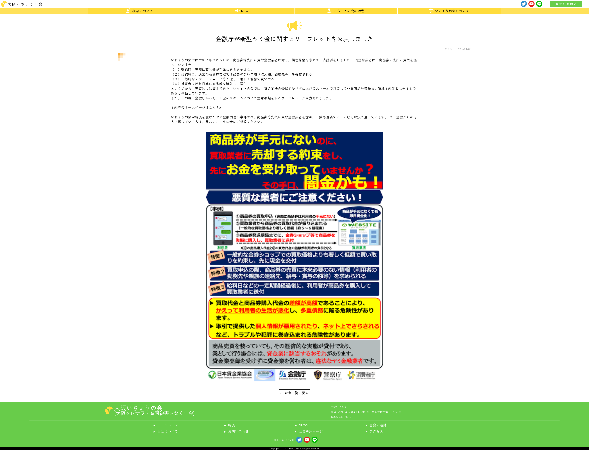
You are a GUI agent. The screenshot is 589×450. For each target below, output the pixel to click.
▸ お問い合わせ (236, 431)
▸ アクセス (374, 431)
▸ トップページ (166, 424)
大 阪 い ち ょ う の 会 (25, 3)
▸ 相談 (229, 424)
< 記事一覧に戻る (294, 392)
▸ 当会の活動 (376, 424)
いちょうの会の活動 (348, 10)
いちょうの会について (452, 10)
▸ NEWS (301, 424)
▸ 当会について (166, 431)
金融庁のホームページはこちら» (196, 107)
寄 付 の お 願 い (566, 4)
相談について (142, 10)
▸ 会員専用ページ (309, 431)
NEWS (246, 10)
